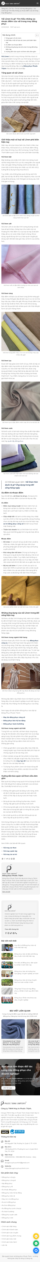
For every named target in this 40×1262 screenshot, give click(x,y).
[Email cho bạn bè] (9, 859)
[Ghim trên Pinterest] (11, 859)
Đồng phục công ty (8, 1177)
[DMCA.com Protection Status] (5, 1131)
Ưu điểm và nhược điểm (14, 45)
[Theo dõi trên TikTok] (11, 933)
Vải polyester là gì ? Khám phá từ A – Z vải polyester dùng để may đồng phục (12, 1042)
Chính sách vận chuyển (10, 1233)
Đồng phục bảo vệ (8, 1196)
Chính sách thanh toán (10, 1229)
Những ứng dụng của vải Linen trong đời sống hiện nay (21, 48)
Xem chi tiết (6, 892)
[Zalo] (36, 1250)
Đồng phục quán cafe (9, 1215)
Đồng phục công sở (9, 1180)
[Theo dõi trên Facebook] (6, 933)
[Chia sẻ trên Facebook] (5, 859)
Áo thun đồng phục (9, 1205)
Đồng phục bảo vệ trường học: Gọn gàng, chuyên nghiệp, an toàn (26, 972)
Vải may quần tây (10, 851)
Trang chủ (4, 8)
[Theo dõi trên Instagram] (8, 933)
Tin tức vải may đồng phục (23, 8)
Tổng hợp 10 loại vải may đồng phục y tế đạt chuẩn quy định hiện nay (26, 991)
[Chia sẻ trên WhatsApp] (2, 859)
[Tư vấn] (36, 1236)
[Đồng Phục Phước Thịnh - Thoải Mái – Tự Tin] (10, 3)
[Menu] (37, 3)
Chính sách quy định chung (11, 1236)
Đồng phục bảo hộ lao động (12, 1193)
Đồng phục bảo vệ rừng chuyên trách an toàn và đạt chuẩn (25, 981)
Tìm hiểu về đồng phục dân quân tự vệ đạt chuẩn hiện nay (25, 964)
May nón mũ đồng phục (10, 1199)
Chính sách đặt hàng (9, 1226)
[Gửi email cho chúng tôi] (13, 933)
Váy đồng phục (7, 1183)
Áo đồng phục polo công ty (11, 1208)
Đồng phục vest (7, 1218)
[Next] (38, 1035)
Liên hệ (4, 1245)
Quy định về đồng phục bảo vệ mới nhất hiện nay (25, 946)
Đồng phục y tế (7, 1186)
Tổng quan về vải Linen (13, 38)
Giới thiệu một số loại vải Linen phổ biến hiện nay (21, 41)
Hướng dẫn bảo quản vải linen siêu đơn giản (21, 51)
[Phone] (36, 1243)
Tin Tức (11, 8)
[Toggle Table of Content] (36, 35)
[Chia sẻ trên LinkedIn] (14, 859)
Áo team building (8, 1211)
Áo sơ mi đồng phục (9, 1202)
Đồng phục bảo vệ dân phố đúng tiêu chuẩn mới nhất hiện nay (26, 955)
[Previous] (2, 1035)
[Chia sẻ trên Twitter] (7, 859)
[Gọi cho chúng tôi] (16, 933)
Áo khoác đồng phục (9, 1190)
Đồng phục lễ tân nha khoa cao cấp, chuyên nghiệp (25, 999)
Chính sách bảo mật (9, 1239)
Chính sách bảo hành (9, 1242)
